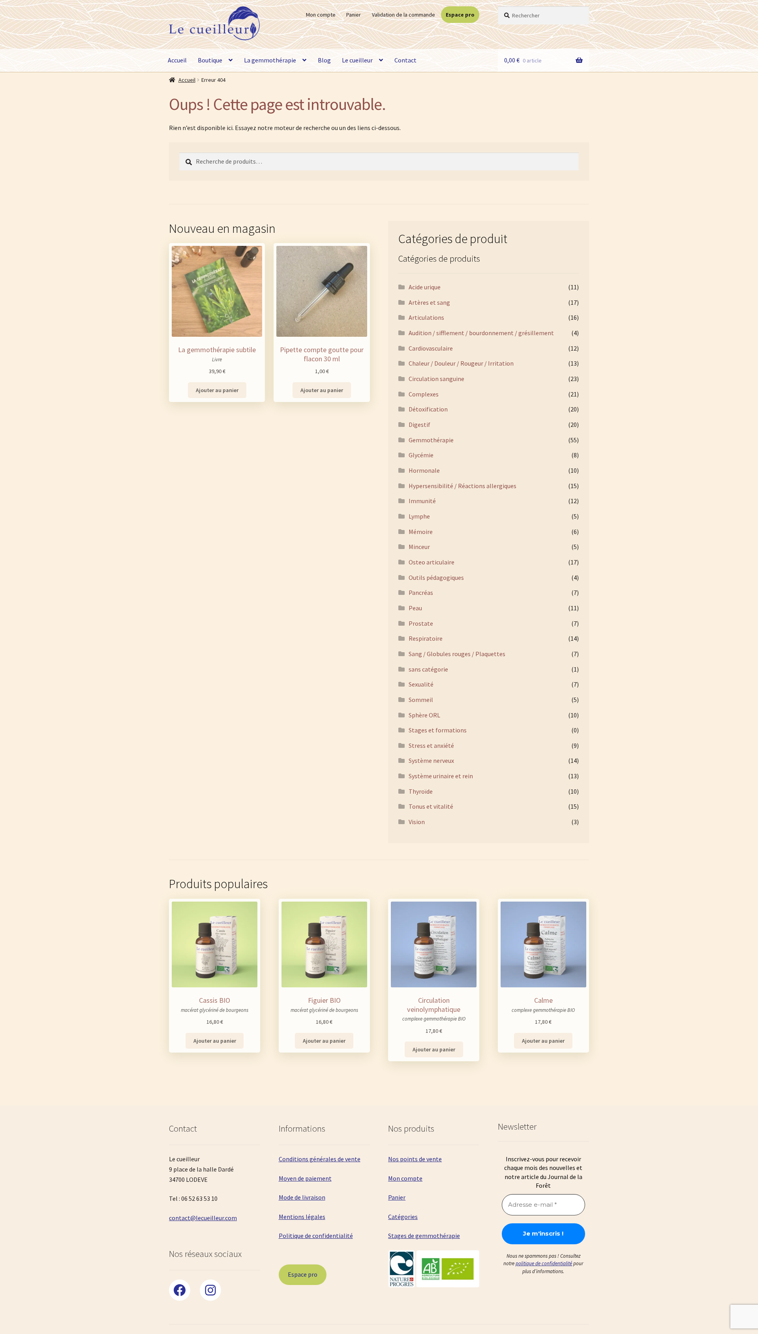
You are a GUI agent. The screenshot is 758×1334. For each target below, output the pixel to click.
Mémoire (421, 532)
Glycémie (421, 455)
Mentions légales (302, 1217)
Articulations (426, 317)
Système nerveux (431, 760)
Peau (415, 608)
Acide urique (425, 287)
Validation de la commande (403, 14)
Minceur (419, 547)
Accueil (177, 60)
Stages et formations (438, 730)
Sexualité (421, 684)
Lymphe (419, 516)
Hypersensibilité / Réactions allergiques (462, 486)
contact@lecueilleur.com (203, 1218)
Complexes (424, 394)
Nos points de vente (415, 1159)
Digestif (419, 424)
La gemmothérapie (270, 60)
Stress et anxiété (431, 745)
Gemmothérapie (431, 440)
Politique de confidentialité (316, 1236)
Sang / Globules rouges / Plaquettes (457, 654)
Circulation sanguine (436, 379)
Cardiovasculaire (431, 348)
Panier (353, 14)
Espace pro (460, 14)
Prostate (421, 623)
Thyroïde (421, 791)
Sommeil (421, 700)
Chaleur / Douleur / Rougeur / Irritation (461, 363)
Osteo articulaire (431, 562)
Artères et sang (429, 302)
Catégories (403, 1217)
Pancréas (421, 592)
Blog (324, 60)
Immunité (422, 501)
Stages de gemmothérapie (424, 1236)
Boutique (210, 60)
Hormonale (424, 470)
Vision (417, 822)
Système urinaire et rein (441, 776)
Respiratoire (426, 638)
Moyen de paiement (305, 1178)
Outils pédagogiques (436, 577)
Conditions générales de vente (319, 1159)
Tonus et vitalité (431, 806)
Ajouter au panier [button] (217, 390)
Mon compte (321, 14)
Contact (405, 60)
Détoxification (428, 409)
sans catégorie (428, 669)
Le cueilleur (357, 60)
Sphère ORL (424, 715)
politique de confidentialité (544, 1263)
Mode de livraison (302, 1197)
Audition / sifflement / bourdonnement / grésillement (481, 333)
